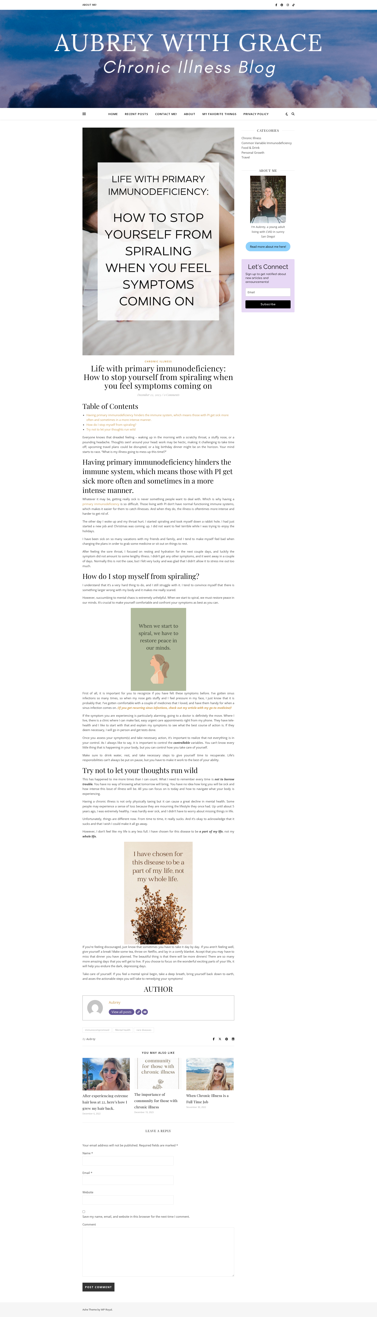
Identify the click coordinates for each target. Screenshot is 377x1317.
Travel (246, 157)
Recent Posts (136, 114)
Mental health (122, 1030)
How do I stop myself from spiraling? (111, 425)
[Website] (138, 1012)
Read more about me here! (268, 247)
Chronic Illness (158, 361)
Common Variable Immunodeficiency (267, 143)
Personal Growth (253, 152)
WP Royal (106, 1309)
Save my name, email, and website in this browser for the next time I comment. (136, 1216)
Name (87, 1153)
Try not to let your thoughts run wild (110, 429)
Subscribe (268, 304)
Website (87, 1192)
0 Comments (171, 395)
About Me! (89, 4)
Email (87, 1173)
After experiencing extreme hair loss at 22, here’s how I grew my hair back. (105, 1102)
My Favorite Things (219, 114)
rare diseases (143, 1030)
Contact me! (166, 114)
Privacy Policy (256, 114)
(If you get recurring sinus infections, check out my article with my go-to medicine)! (175, 708)
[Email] (145, 1012)
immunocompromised (97, 1030)
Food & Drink (251, 148)
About (189, 114)
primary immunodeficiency (100, 504)
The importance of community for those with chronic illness (156, 1100)
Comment (89, 1224)
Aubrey (114, 1002)
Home (113, 114)
